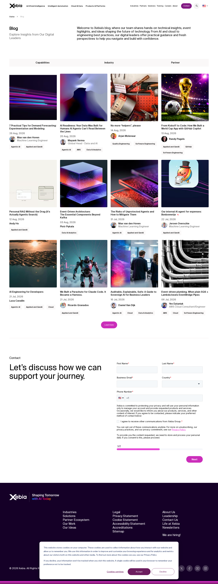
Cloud (51, 307)
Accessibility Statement (129, 524)
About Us (168, 512)
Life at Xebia (171, 524)
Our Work (69, 524)
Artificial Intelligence (35, 6)
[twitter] (181, 568)
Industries (134, 6)
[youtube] (197, 568)
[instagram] (205, 568)
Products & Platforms (95, 6)
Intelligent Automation (58, 6)
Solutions (151, 6)
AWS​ (79, 150)
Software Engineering (145, 144)
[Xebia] (15, 6)
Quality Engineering (121, 144)
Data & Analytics (94, 150)
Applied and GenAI (34, 147)
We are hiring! (171, 535)
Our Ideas (69, 527)
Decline (163, 571)
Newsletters (170, 527)
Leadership (170, 516)
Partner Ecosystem (76, 520)
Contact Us (170, 520)
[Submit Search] (196, 6)
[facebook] (189, 568)
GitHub (188, 147)
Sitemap (118, 531)
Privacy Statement (125, 516)
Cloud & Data (77, 6)
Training (160, 6)
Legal (116, 512)
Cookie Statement (125, 520)
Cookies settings (115, 571)
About (175, 6)
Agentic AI (15, 147)
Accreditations (123, 527)
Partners (143, 6)
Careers (168, 6)
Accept (139, 571)
